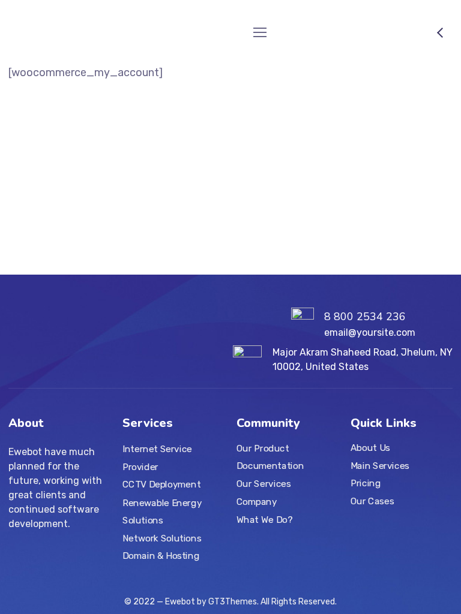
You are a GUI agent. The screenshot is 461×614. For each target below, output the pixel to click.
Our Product (263, 448)
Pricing (366, 483)
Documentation (270, 465)
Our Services (264, 483)
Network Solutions (161, 537)
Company (257, 501)
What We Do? (264, 519)
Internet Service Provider (157, 458)
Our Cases (372, 501)
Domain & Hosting (160, 555)
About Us (370, 448)
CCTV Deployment (161, 485)
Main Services (380, 465)
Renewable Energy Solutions (162, 511)
